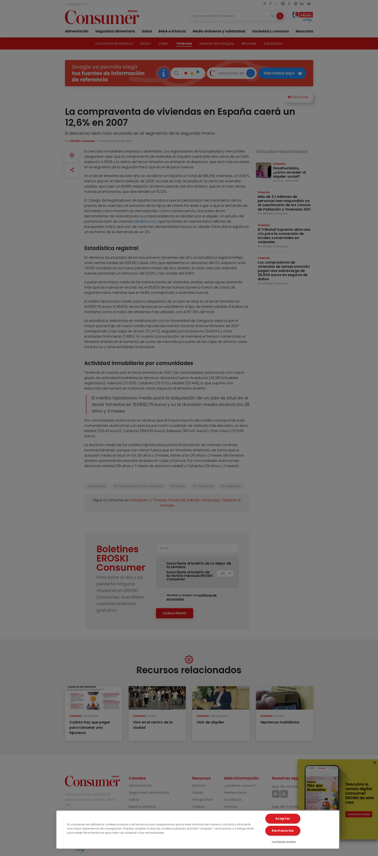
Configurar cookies (284, 841)
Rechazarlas (283, 830)
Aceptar (282, 818)
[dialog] (198, 829)
